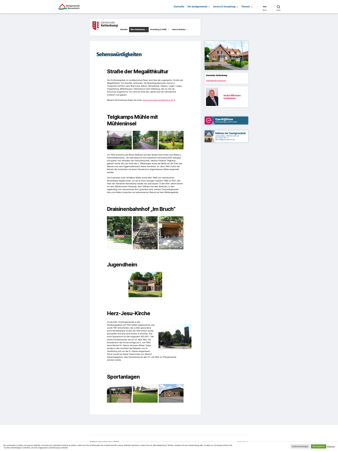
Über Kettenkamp (137, 29)
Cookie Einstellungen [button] (300, 446)
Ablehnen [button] (331, 446)
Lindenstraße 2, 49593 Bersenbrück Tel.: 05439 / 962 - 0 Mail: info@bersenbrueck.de (227, 138)
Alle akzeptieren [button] (319, 446)
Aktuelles (124, 29)
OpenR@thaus (224, 119)
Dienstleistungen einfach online (226, 122)
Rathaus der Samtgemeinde (230, 133)
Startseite (179, 6)
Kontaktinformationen (216, 80)
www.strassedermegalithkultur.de (157, 100)
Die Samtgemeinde (197, 6)
